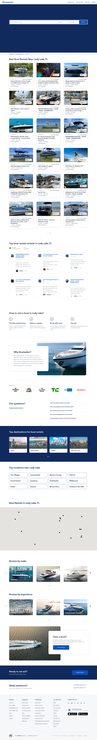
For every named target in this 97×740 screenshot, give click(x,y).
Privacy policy (72, 735)
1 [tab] (47, 619)
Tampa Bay (55, 710)
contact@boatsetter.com (80, 685)
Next (90, 443)
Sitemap (85, 735)
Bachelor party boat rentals (41, 723)
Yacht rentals (38, 713)
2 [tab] (49, 456)
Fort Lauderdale (56, 708)
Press (10, 713)
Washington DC (56, 721)
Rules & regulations (26, 715)
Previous (6, 443)
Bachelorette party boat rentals (42, 721)
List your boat (79, 2)
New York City (56, 718)
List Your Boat (61, 647)
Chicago (55, 715)
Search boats (25, 702)
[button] (63, 515)
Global (54, 726)
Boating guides (25, 718)
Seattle (54, 713)
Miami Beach (56, 705)
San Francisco (56, 723)
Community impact (26, 710)
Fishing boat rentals (39, 708)
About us (87, 2)
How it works (12, 705)
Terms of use (79, 735)
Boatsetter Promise (13, 708)
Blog (23, 713)
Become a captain (26, 708)
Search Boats (80, 672)
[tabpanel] (18, 445)
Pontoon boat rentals (40, 715)
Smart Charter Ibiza (13, 710)
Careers (11, 715)
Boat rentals (37, 702)
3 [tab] (49, 619)
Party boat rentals (39, 718)
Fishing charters (38, 705)
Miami (54, 702)
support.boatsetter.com (80, 687)
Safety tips (24, 721)
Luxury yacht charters (40, 710)
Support (94, 2)
